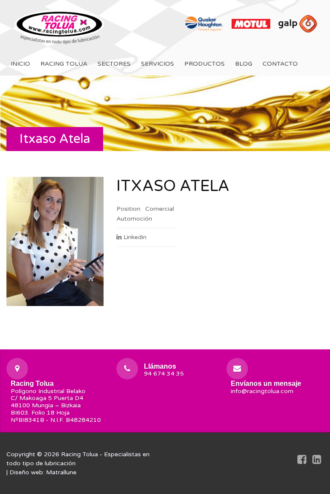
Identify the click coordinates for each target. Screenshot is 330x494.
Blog (243, 63)
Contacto (280, 63)
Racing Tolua (63, 63)
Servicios (157, 63)
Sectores (114, 63)
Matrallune (61, 472)
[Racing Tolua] (60, 26)
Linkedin (135, 237)
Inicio (20, 63)
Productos (204, 63)
